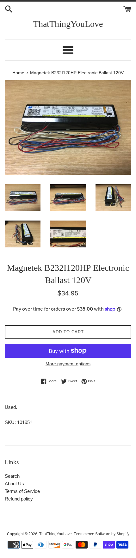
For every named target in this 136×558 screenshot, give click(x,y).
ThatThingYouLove (68, 24)
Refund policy (19, 498)
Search (12, 476)
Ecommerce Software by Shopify (101, 534)
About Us (14, 483)
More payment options (68, 363)
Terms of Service (22, 491)
